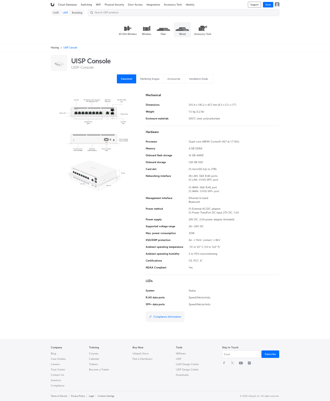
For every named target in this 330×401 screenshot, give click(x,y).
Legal (91, 396)
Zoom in (128, 193)
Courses (93, 353)
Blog (53, 353)
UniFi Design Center (187, 364)
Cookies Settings (106, 396)
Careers (55, 364)
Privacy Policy (78, 396)
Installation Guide (198, 78)
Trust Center (58, 369)
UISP (178, 358)
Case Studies (58, 358)
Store (268, 4)
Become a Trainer (99, 369)
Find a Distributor (143, 358)
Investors (56, 380)
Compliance (57, 385)
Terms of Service (59, 396)
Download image (101, 193)
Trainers (93, 364)
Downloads (182, 374)
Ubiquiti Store (141, 353)
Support (254, 4)
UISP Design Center (187, 369)
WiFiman (181, 353)
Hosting (55, 47)
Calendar (94, 358)
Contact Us (57, 374)
